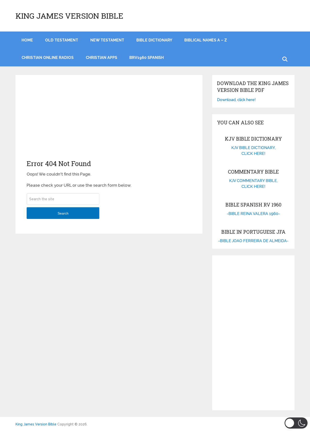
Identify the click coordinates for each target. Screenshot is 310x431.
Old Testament (61, 40)
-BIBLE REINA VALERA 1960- (253, 213)
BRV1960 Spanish (146, 57)
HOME (27, 40)
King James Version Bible (69, 16)
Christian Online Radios (48, 57)
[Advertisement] (109, 122)
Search (63, 213)
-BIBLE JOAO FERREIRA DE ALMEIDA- (253, 241)
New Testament (107, 40)
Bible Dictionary (154, 40)
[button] (296, 423)
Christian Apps (101, 57)
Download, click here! (236, 99)
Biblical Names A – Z (205, 40)
